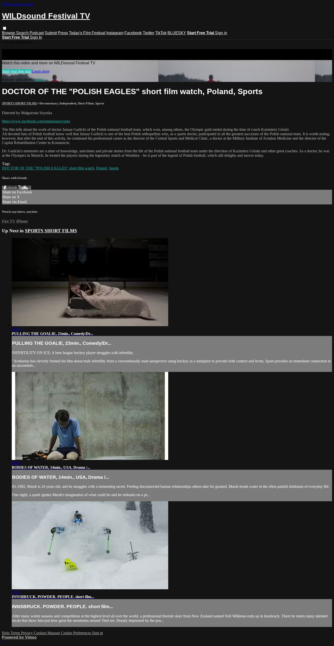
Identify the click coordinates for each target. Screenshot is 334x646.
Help (6, 633)
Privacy (27, 633)
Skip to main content (18, 4)
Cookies (40, 633)
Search (23, 33)
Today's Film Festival (87, 33)
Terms (16, 633)
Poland (101, 168)
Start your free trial (17, 71)
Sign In (36, 37)
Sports (114, 168)
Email (26, 187)
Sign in (221, 33)
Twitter (148, 33)
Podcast (37, 33)
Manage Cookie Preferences (69, 633)
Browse (9, 33)
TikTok (161, 33)
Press (63, 33)
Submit (51, 33)
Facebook (133, 33)
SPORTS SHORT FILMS (19, 103)
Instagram (114, 33)
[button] (4, 28)
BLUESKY (176, 33)
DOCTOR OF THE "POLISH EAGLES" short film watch (48, 168)
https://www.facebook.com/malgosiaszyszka (36, 121)
